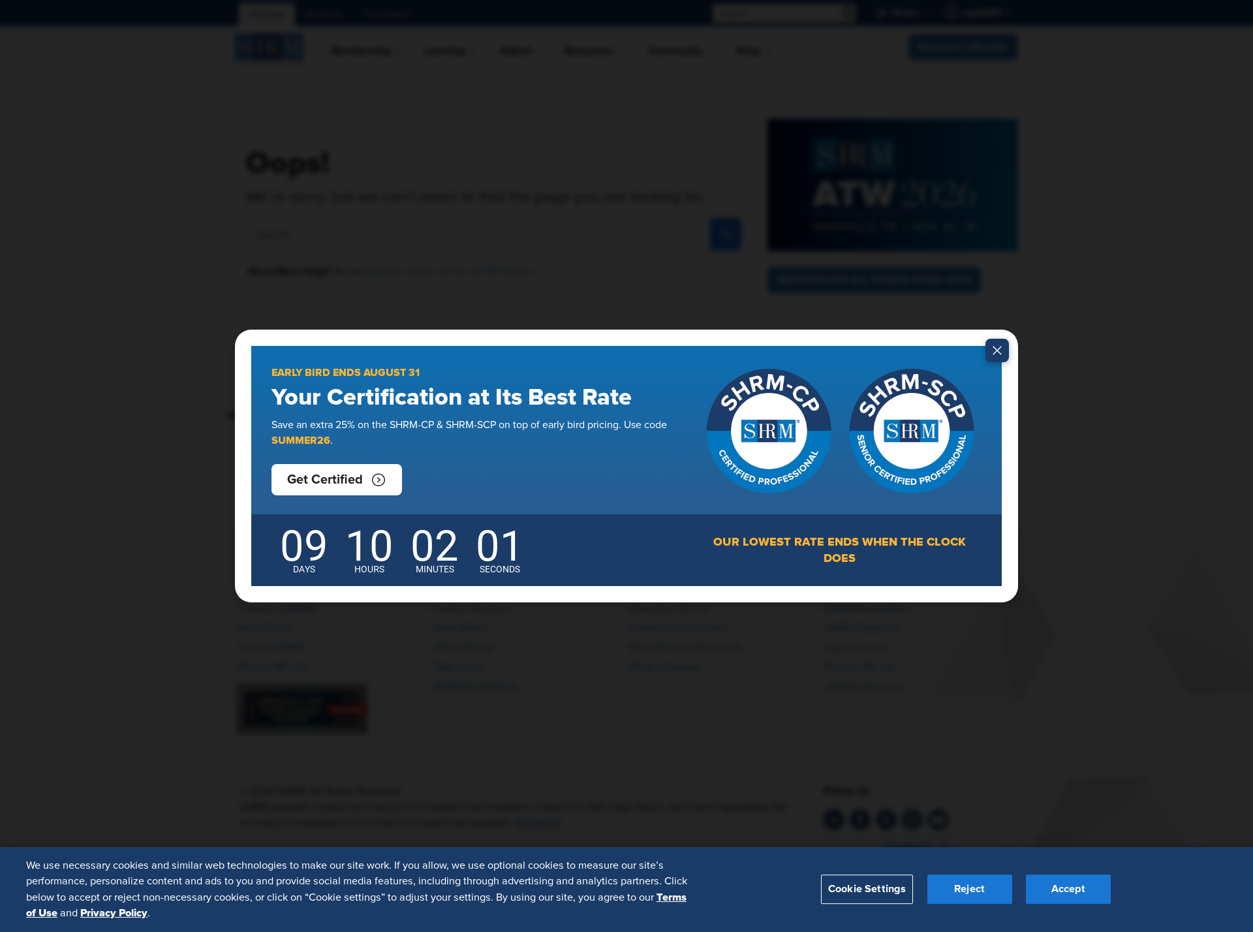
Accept (1068, 889)
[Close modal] (997, 350)
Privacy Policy (113, 913)
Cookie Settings (867, 889)
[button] (336, 479)
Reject (969, 889)
